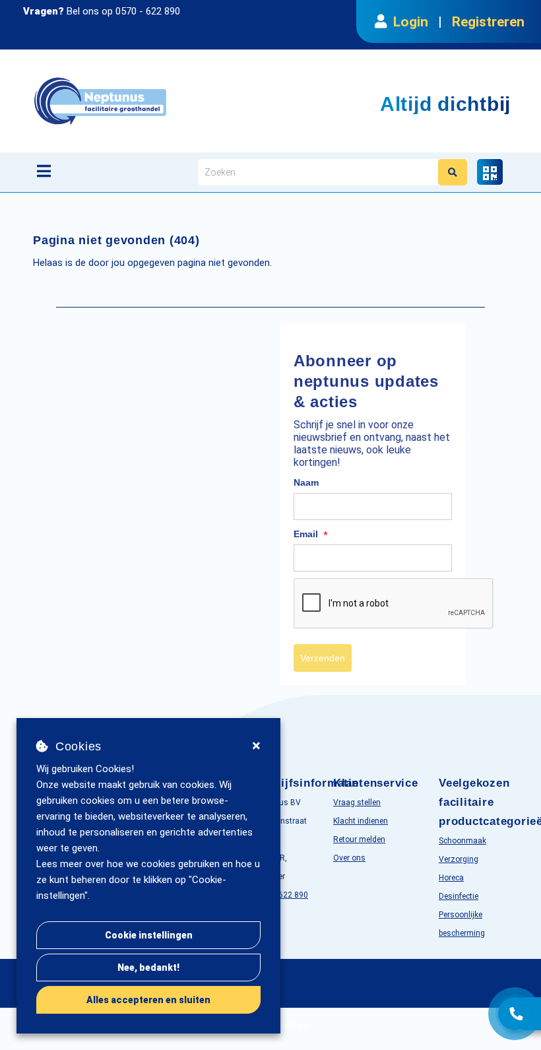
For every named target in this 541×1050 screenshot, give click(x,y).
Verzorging (458, 859)
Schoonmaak (462, 840)
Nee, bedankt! (148, 967)
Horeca (451, 877)
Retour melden (359, 839)
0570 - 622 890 (147, 11)
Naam (306, 482)
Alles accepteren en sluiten (148, 1000)
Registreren (488, 22)
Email (311, 535)
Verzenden (322, 658)
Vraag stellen (357, 802)
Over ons (349, 858)
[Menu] (44, 171)
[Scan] (490, 172)
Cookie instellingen (149, 935)
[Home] (167, 101)
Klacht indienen (360, 821)
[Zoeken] (452, 172)
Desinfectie (458, 896)
